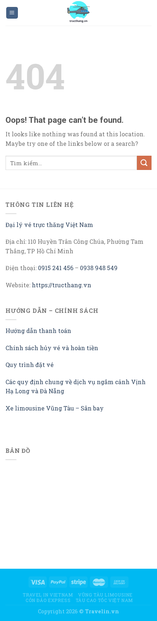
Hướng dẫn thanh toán (38, 330)
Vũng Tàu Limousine (105, 595)
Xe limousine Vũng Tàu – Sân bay (54, 408)
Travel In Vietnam (48, 595)
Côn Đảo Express (48, 600)
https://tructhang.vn (61, 285)
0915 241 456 (55, 268)
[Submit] (144, 163)
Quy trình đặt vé (29, 364)
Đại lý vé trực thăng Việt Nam (49, 224)
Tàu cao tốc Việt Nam (104, 600)
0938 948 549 (99, 268)
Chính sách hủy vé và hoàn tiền (51, 348)
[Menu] (12, 13)
